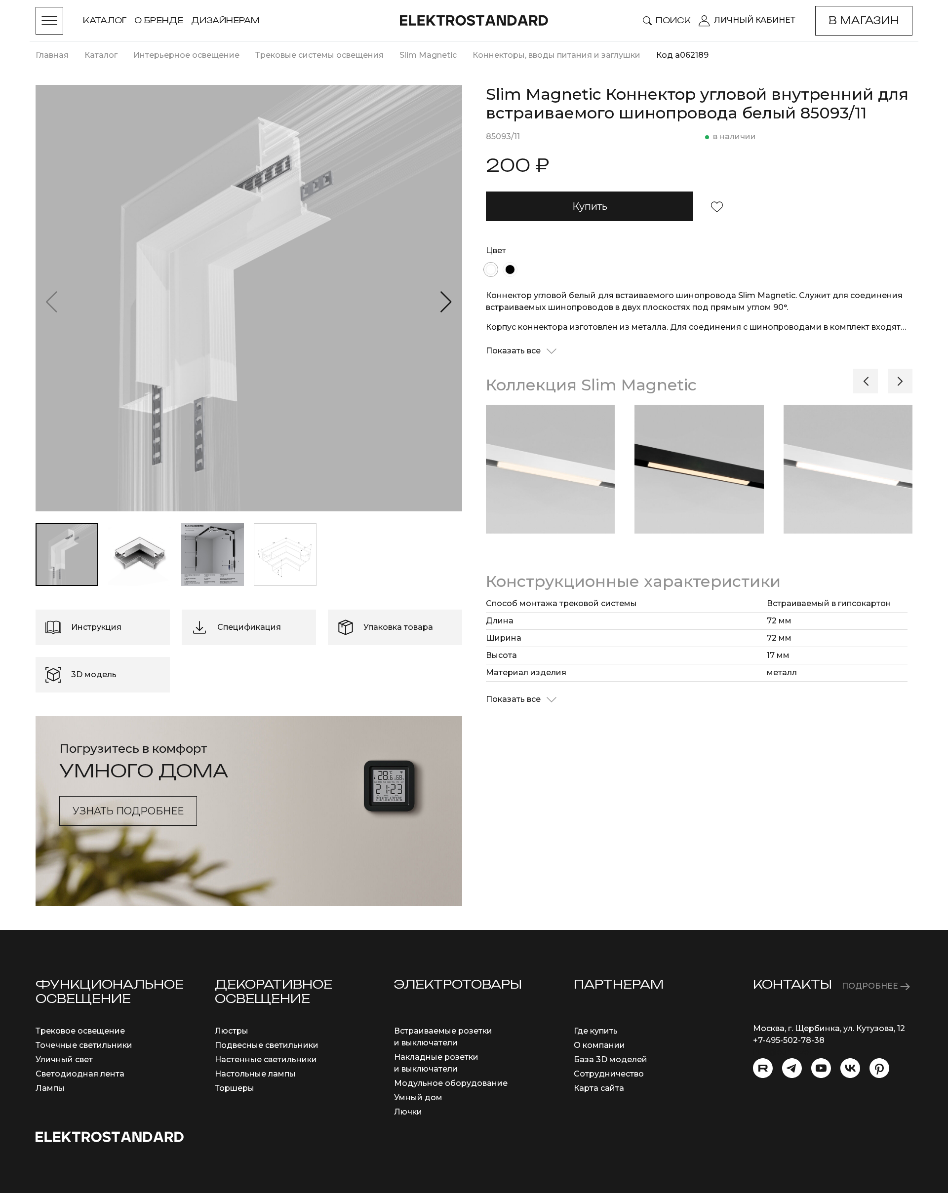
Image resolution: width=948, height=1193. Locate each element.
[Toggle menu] (49, 21)
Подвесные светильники (266, 1045)
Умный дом (418, 1097)
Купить (589, 206)
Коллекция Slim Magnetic (591, 384)
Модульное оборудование (451, 1083)
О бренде (158, 20)
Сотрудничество (609, 1073)
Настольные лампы (255, 1073)
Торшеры (234, 1088)
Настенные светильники (266, 1059)
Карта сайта (599, 1088)
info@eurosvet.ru (787, 1052)
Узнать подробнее (128, 811)
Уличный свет (64, 1059)
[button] (446, 302)
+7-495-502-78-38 (789, 1040)
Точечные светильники (84, 1045)
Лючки (408, 1111)
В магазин (864, 20)
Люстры (231, 1031)
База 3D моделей (610, 1059)
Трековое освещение (80, 1031)
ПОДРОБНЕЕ (871, 986)
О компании (599, 1045)
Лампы (50, 1088)
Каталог (104, 20)
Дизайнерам (225, 20)
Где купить (596, 1031)
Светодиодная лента (80, 1073)
